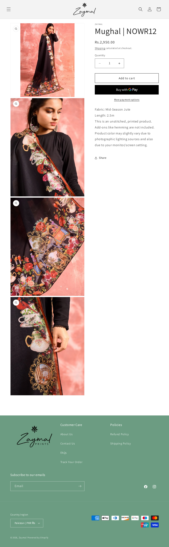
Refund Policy (119, 434)
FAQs (63, 453)
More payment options (127, 99)
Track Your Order (71, 462)
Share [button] (103, 158)
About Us (66, 434)
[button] (8, 9)
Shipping (100, 48)
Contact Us (67, 443)
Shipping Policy (120, 443)
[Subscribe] (79, 486)
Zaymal (23, 537)
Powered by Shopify (38, 537)
